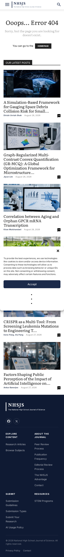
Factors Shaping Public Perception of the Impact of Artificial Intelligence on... (27, 378)
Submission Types (16, 511)
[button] (58, 251)
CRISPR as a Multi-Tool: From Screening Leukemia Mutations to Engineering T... (31, 326)
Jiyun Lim (8, 176)
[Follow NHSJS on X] (17, 421)
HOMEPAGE (43, 46)
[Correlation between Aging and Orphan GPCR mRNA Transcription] (32, 198)
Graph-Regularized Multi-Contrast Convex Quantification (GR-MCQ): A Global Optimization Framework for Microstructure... (31, 163)
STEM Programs (43, 501)
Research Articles (16, 444)
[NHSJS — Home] (27, 407)
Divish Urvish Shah (13, 115)
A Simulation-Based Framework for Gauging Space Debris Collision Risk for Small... (32, 106)
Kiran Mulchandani (12, 229)
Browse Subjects (15, 450)
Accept (32, 284)
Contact (38, 485)
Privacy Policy (13, 550)
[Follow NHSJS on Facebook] (9, 421)
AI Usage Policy (15, 527)
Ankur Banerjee (11, 387)
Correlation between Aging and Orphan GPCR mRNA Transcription (31, 220)
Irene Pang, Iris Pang (13, 335)
